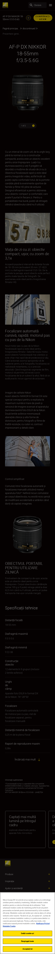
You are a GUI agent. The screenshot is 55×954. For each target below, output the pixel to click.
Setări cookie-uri (27, 933)
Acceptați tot (28, 949)
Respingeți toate (27, 941)
